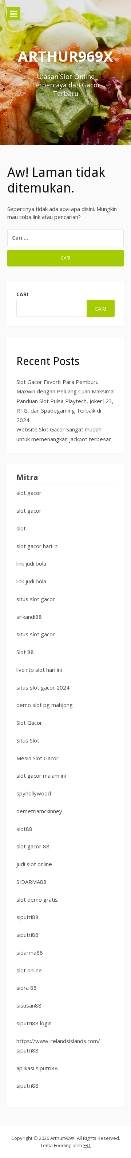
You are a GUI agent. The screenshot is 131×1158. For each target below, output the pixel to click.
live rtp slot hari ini (39, 669)
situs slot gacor (35, 599)
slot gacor (28, 492)
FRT (87, 1145)
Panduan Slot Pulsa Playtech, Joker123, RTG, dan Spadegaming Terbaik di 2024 (65, 410)
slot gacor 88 (32, 846)
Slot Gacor (29, 722)
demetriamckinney (39, 811)
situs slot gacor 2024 (43, 687)
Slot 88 (25, 651)
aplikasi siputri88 (37, 1068)
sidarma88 (29, 952)
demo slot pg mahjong (44, 704)
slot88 (24, 828)
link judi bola (31, 563)
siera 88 (26, 987)
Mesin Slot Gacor (37, 758)
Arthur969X (65, 56)
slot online (29, 970)
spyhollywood (33, 793)
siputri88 (27, 917)
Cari (22, 294)
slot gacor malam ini (41, 775)
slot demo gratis (37, 899)
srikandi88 (29, 616)
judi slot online (34, 864)
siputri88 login (34, 1023)
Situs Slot (27, 740)
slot (21, 528)
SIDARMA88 (31, 881)
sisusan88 (28, 1005)
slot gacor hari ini (37, 546)
